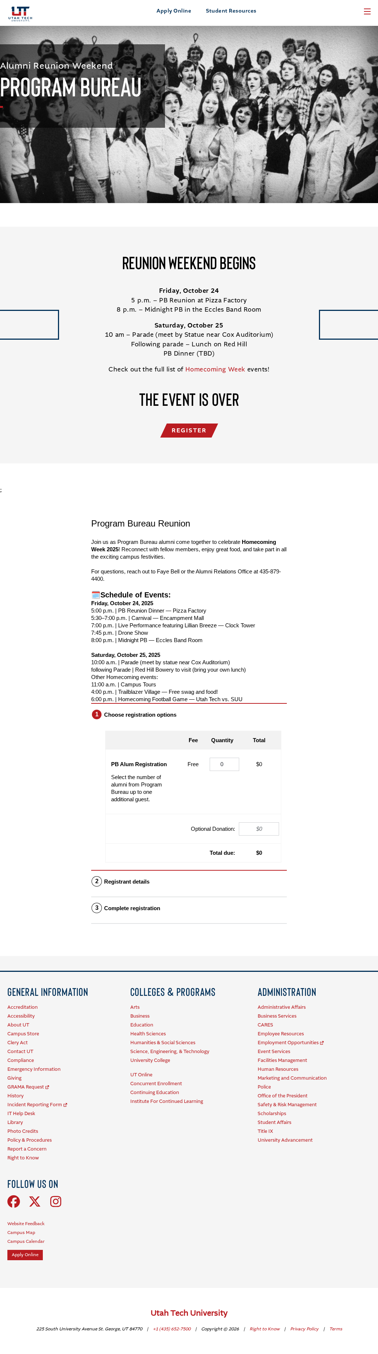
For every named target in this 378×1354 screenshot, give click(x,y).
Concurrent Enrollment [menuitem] (156, 1084)
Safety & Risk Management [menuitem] (287, 1105)
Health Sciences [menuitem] (148, 1034)
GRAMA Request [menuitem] (25, 1087)
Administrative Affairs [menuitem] (282, 1007)
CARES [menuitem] (265, 1025)
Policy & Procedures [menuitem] (29, 1140)
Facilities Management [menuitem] (282, 1060)
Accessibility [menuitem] (21, 1016)
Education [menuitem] (141, 1025)
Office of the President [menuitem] (282, 1096)
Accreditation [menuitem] (22, 1007)
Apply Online (174, 11)
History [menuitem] (15, 1096)
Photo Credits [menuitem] (22, 1131)
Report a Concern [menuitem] (27, 1149)
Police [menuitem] (264, 1087)
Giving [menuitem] (14, 1078)
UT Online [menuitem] (141, 1075)
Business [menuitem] (140, 1016)
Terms (335, 1329)
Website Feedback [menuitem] (26, 1224)
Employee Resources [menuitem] (281, 1034)
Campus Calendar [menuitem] (26, 1242)
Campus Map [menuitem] (21, 1233)
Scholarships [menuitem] (272, 1113)
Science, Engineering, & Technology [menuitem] (169, 1051)
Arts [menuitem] (135, 1007)
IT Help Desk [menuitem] (21, 1113)
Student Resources (231, 11)
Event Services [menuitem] (274, 1051)
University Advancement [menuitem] (285, 1140)
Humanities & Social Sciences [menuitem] (162, 1043)
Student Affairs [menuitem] (274, 1122)
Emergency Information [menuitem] (34, 1069)
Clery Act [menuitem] (17, 1043)
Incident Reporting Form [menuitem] (34, 1105)
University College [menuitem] (150, 1060)
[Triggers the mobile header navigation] (367, 11)
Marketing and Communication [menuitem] (292, 1078)
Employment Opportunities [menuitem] (288, 1043)
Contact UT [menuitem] (20, 1051)
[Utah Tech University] (20, 14)
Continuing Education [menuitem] (154, 1092)
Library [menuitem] (15, 1122)
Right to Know (265, 1329)
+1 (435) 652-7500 (172, 1329)
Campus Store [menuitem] (23, 1034)
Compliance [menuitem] (20, 1060)
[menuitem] (47, 991)
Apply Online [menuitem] (25, 1255)
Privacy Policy (305, 1329)
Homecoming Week (215, 370)
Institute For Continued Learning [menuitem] (166, 1101)
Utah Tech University (189, 1313)
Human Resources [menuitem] (278, 1069)
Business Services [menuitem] (277, 1016)
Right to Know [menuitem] (23, 1158)
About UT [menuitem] (18, 1025)
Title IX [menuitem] (265, 1131)
